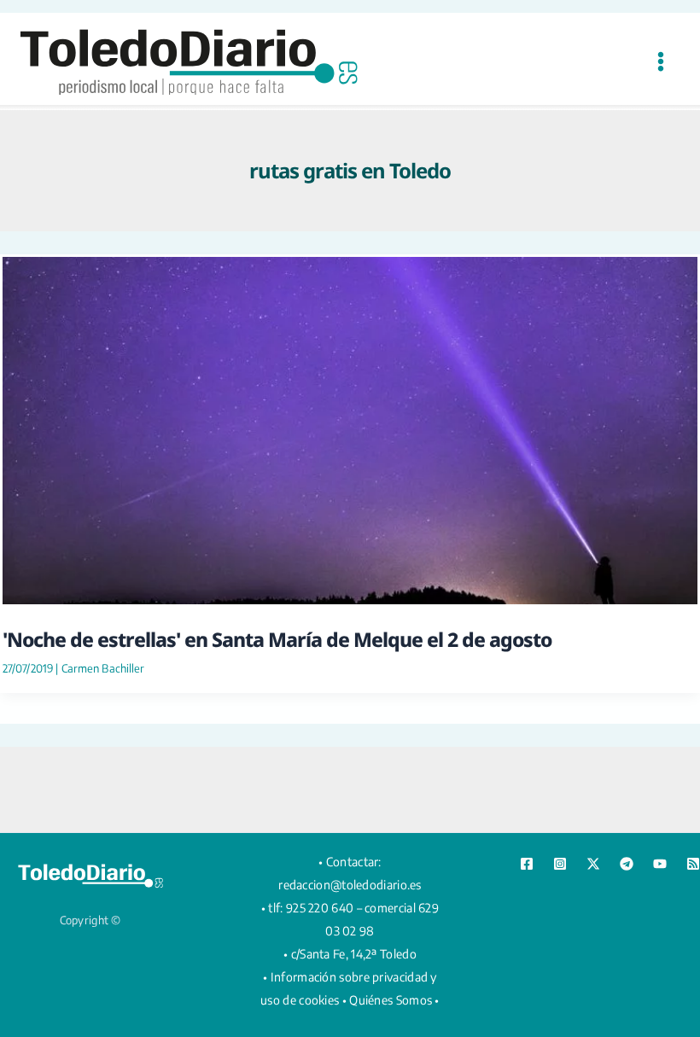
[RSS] (693, 864)
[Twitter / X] (593, 864)
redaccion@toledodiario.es (350, 884)
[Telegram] (626, 864)
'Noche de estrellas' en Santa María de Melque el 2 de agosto (277, 639)
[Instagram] (560, 864)
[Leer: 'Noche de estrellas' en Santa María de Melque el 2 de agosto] (350, 428)
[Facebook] (527, 864)
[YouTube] (660, 864)
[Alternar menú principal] (660, 61)
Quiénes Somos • (394, 1000)
